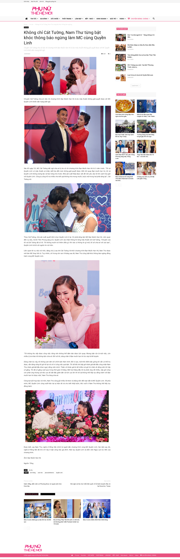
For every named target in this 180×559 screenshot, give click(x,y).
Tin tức (33, 19)
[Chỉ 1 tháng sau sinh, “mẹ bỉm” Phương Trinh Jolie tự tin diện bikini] (120, 67)
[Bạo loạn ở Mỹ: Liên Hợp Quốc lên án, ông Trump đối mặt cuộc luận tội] (125, 126)
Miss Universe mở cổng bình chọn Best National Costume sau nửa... (124, 178)
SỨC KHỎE (54, 19)
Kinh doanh (101, 19)
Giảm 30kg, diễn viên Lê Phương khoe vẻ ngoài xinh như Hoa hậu (43, 485)
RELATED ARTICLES (31, 494)
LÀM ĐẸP (78, 19)
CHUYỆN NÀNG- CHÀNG (139, 19)
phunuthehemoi (49, 472)
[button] (153, 19)
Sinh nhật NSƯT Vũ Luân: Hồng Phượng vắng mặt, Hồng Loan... (125, 156)
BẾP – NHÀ (89, 19)
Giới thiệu (26, 1)
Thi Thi (30, 470)
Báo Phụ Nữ (34, 1)
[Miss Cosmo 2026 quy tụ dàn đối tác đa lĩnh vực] (37, 508)
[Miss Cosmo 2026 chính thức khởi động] (96, 508)
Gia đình (43, 19)
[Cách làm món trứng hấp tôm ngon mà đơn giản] (125, 106)
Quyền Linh (59, 472)
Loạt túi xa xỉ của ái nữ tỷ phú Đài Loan (140, 75)
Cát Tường (33, 472)
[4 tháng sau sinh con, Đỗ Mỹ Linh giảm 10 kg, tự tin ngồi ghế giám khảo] (146, 168)
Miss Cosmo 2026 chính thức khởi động (95, 520)
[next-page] (28, 528)
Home (25, 24)
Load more (135, 85)
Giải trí (113, 19)
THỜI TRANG (66, 19)
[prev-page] (25, 528)
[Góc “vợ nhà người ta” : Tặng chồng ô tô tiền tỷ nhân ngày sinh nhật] (120, 37)
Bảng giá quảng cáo (51, 1)
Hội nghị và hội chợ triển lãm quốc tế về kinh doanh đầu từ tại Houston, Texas (90, 485)
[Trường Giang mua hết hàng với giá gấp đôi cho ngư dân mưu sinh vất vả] (146, 126)
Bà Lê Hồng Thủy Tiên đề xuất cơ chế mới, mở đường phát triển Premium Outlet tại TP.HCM (66, 522)
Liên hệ (42, 1)
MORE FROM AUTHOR (48, 494)
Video (122, 19)
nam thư (40, 472)
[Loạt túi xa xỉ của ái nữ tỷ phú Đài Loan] (120, 77)
